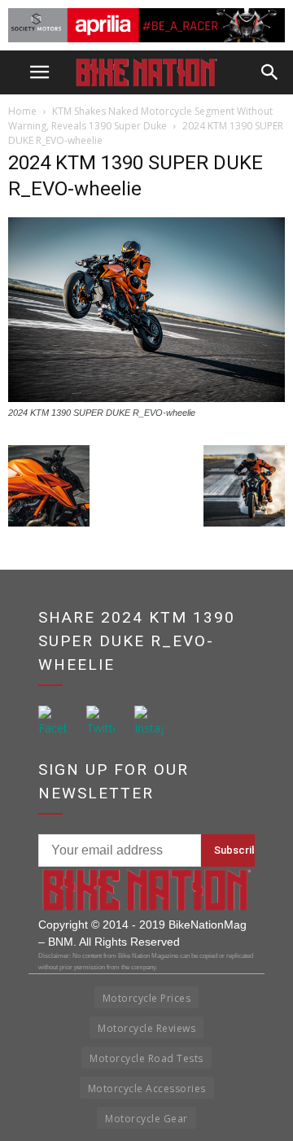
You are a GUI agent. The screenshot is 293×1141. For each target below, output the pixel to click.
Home (22, 111)
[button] (270, 72)
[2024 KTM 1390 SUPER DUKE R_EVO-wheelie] (146, 397)
